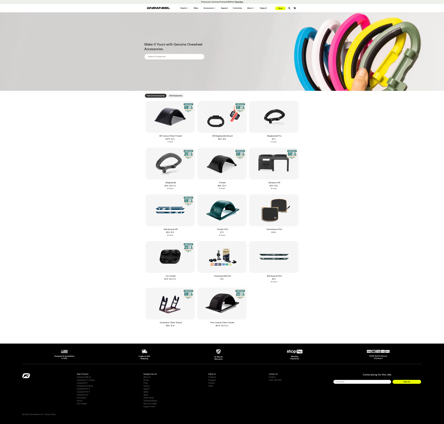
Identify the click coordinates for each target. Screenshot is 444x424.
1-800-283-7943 (275, 380)
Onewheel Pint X (83, 392)
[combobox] (174, 57)
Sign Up (406, 382)
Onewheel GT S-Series (86, 380)
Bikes (196, 8)
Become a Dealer (150, 404)
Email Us (272, 377)
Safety (145, 392)
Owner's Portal (149, 407)
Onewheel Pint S (83, 389)
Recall (145, 395)
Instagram (212, 380)
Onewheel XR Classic (85, 386)
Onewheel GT (82, 383)
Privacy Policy (50, 414)
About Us (147, 377)
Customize (237, 8)
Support (263, 8)
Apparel (224, 8)
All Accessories (176, 96)
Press (145, 383)
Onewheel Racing (150, 401)
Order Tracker (148, 398)
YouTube (211, 383)
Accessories (81, 398)
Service (79, 401)
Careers (146, 386)
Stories (146, 380)
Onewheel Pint (82, 395)
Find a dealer (82, 404)
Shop (280, 8)
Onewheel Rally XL (84, 377)
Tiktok (210, 386)
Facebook (212, 377)
